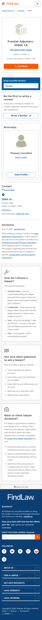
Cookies (7, 613)
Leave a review (21, 157)
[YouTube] (12, 551)
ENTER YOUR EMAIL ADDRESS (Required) (18, 532)
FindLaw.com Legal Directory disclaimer (19, 242)
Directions (6, 210)
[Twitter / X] (20, 551)
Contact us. (28, 516)
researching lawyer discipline (19, 438)
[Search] (37, 3)
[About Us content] (37, 567)
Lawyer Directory (8, 11)
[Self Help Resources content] (37, 582)
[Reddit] (36, 551)
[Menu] (3, 3)
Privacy (14, 611)
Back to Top (22, 487)
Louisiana (20, 11)
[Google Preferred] (4, 559)
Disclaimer (24, 611)
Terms (4, 611)
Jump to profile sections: (15, 80)
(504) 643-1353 (22, 214)
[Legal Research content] (37, 590)
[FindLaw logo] (13, 4)
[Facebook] (4, 551)
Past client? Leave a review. (21, 50)
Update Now (19, 229)
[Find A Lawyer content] (37, 575)
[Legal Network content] (37, 598)
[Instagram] (28, 551)
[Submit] (37, 537)
